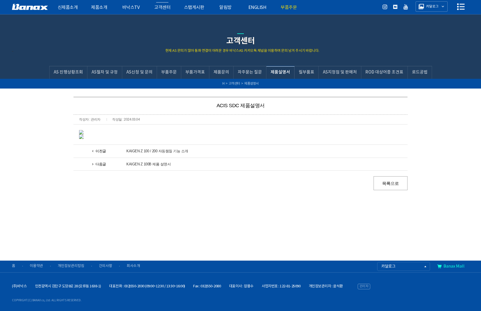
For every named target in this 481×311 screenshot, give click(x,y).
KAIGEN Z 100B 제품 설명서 (148, 164)
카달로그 (388, 266)
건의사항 (105, 266)
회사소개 (133, 266)
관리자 (364, 286)
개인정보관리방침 (71, 266)
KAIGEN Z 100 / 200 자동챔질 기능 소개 (157, 151)
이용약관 (36, 266)
